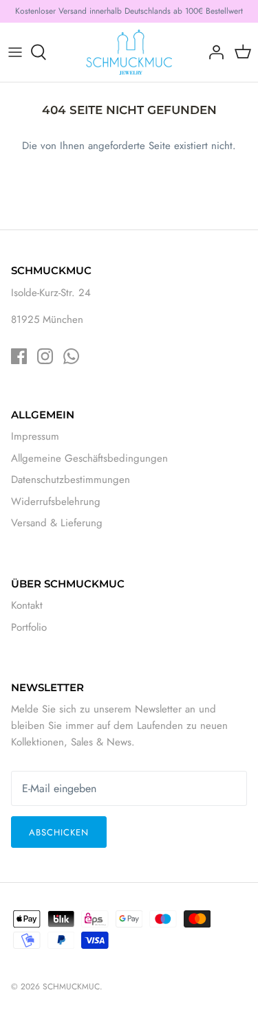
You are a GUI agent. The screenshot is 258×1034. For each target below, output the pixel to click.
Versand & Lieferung (57, 522)
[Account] (212, 52)
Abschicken (59, 832)
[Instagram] (45, 356)
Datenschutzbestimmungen (70, 479)
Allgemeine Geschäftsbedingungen (89, 458)
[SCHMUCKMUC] (129, 52)
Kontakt (27, 605)
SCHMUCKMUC (71, 986)
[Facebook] (19, 356)
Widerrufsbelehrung (55, 501)
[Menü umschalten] (15, 52)
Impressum (35, 436)
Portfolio (29, 627)
